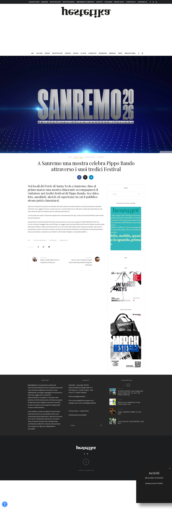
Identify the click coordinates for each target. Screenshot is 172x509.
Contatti (99, 2)
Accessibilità (142, 2)
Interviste (92, 53)
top (122, 388)
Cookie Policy (131, 2)
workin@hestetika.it (79, 396)
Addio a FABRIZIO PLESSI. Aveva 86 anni (129, 413)
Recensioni (103, 53)
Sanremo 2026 (64, 240)
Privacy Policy (119, 2)
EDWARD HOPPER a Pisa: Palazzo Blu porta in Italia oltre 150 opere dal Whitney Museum (130, 393)
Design (47, 53)
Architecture (57, 53)
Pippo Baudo (53, 240)
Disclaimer (108, 2)
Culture (39, 53)
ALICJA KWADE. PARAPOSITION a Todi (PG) (131, 422)
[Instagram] (153, 2)
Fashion (68, 53)
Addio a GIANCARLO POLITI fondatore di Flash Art (49, 260)
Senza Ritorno (130, 53)
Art (32, 53)
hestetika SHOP (55, 2)
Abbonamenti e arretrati (85, 2)
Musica (75, 53)
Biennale (112, 53)
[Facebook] (150, 2)
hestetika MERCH (68, 2)
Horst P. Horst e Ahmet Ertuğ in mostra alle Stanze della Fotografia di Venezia (80, 261)
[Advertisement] (86, 36)
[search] (139, 194)
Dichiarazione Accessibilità (77, 415)
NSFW (120, 53)
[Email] (85, 177)
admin (70, 157)
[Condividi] (79, 177)
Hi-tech (83, 53)
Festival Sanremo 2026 (40, 240)
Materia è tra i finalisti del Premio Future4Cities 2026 (129, 403)
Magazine (44, 2)
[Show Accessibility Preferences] (4, 504)
